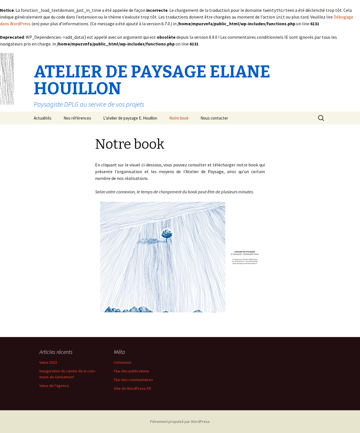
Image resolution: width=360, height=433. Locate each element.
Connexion (122, 362)
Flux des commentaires (133, 379)
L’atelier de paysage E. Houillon (130, 118)
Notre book (178, 118)
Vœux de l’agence (54, 385)
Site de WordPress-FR (132, 388)
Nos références (77, 118)
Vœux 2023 (48, 362)
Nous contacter (214, 118)
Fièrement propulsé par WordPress (180, 421)
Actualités (42, 118)
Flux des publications (131, 371)
